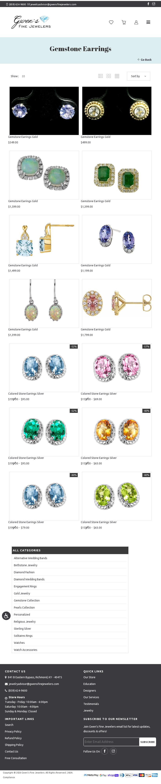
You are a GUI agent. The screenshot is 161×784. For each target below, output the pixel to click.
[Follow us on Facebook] (147, 4)
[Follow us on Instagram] (152, 4)
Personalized (22, 614)
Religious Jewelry (25, 621)
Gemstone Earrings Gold (23, 136)
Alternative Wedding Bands (30, 558)
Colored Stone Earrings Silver (26, 393)
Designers (89, 690)
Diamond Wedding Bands (29, 579)
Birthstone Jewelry (25, 565)
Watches (19, 642)
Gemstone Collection (27, 600)
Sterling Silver (22, 628)
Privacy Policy (13, 731)
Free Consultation (16, 758)
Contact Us (11, 751)
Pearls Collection (24, 607)
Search (9, 724)
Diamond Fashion (24, 572)
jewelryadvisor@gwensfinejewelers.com (53, 4)
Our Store (89, 677)
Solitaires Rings (23, 635)
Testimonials (91, 703)
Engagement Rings (25, 586)
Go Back (146, 59)
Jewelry (88, 710)
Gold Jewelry (22, 593)
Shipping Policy (14, 744)
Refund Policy (13, 738)
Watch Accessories (25, 649)
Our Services (91, 697)
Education (89, 683)
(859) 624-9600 (17, 4)
